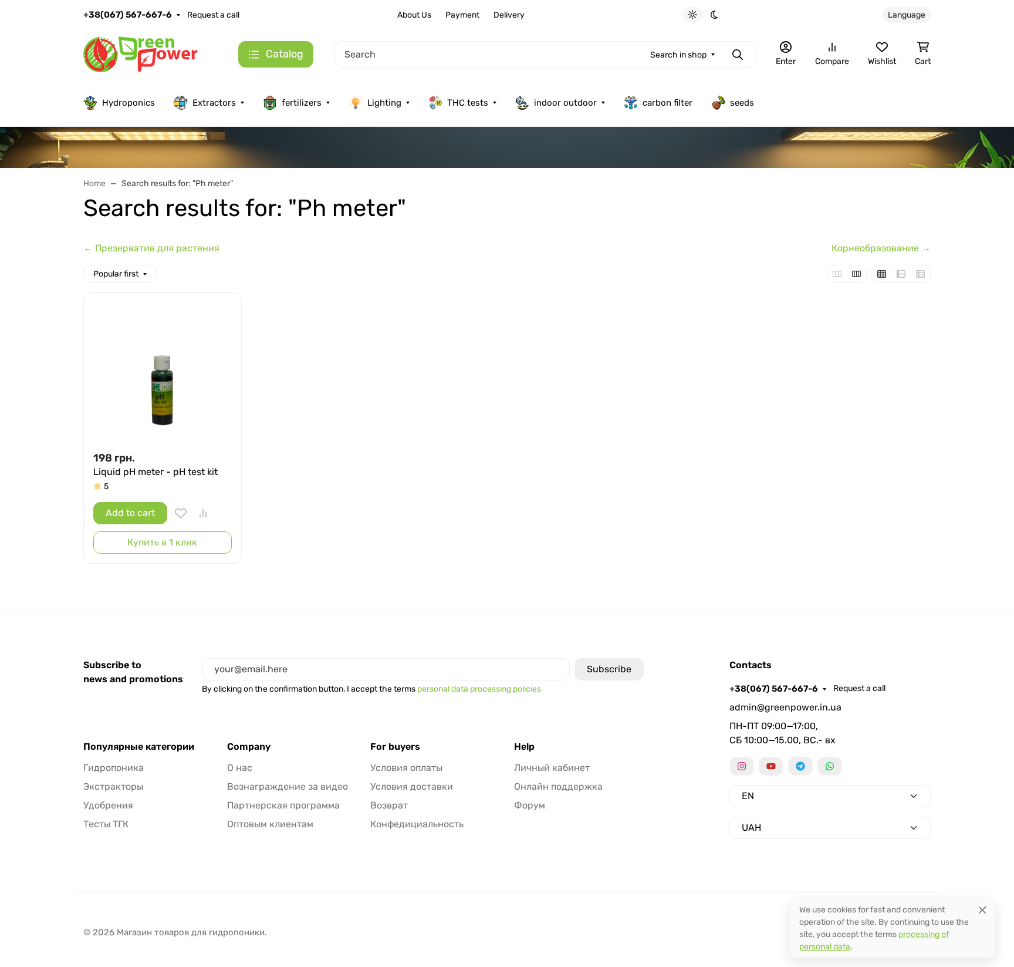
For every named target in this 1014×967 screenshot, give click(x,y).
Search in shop (678, 55)
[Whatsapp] (829, 766)
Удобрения (108, 805)
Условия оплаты (406, 767)
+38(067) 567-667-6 (127, 14)
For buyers (395, 747)
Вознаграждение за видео (287, 786)
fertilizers (302, 102)
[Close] (982, 910)
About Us (414, 15)
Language (906, 15)
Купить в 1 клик (162, 542)
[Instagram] (741, 766)
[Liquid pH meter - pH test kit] (162, 371)
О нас (239, 767)
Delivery (509, 15)
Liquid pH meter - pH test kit (155, 471)
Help (524, 747)
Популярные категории (138, 747)
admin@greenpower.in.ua (785, 707)
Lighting (384, 102)
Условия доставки (411, 786)
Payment (462, 15)
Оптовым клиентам (270, 824)
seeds (742, 102)
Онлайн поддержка (558, 786)
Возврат (389, 805)
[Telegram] (800, 766)
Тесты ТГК (106, 824)
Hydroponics (128, 102)
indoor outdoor (565, 102)
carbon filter (667, 102)
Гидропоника (113, 767)
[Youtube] (771, 766)
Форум (529, 805)
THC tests (467, 102)
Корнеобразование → (881, 248)
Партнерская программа (283, 805)
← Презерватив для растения (151, 248)
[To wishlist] (181, 513)
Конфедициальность (417, 824)
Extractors (214, 102)
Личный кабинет (552, 767)
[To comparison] (203, 513)
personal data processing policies (479, 689)
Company (249, 747)
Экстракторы (113, 786)
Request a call (213, 15)
